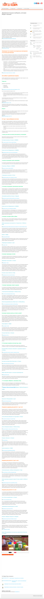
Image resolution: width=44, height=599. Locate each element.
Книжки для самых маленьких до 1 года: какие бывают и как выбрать (37, 35)
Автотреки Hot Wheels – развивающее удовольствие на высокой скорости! (37, 53)
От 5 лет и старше (26, 8)
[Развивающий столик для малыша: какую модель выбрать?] (3, 585)
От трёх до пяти (19, 8)
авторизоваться (17, 591)
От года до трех (12, 8)
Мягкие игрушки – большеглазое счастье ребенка (16, 578)
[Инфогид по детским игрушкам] (10, 6)
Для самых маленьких (5, 8)
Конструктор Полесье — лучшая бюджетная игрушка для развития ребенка (37, 31)
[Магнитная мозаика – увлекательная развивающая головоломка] (6, 580)
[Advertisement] (15, 22)
